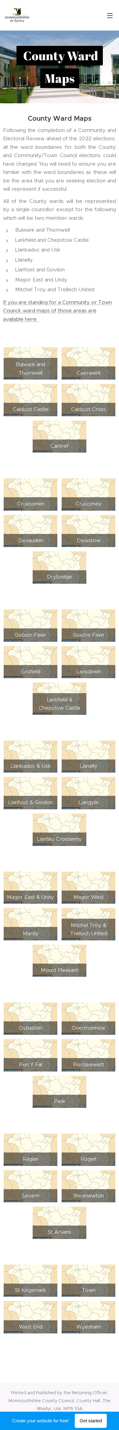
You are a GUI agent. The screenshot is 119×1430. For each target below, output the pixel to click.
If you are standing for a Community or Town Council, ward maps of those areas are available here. (57, 310)
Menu (110, 15)
